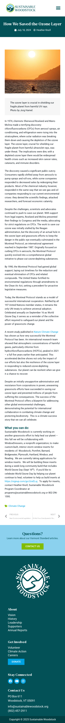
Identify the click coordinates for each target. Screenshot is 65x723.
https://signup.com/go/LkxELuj (21, 481)
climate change (17, 506)
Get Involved (17, 642)
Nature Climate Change (46, 331)
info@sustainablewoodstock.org (28, 706)
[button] (58, 8)
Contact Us (16, 690)
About (12, 609)
